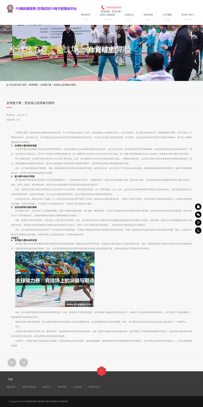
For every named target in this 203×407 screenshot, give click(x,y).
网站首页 (85, 19)
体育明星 (148, 19)
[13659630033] (198, 230)
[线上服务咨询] (198, 207)
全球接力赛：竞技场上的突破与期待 (58, 84)
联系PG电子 (188, 19)
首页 (24, 84)
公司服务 (167, 19)
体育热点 (129, 19)
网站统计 (80, 401)
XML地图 (72, 401)
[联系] (198, 222)
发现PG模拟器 (107, 19)
